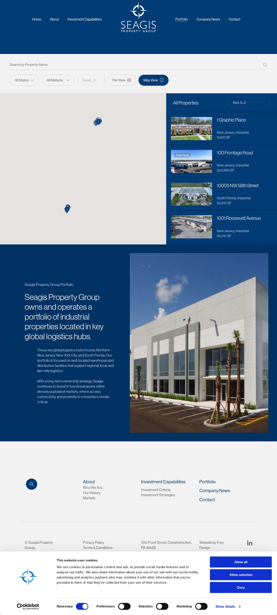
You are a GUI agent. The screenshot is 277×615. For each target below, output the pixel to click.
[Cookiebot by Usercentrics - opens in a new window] (28, 606)
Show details (225, 606)
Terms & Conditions (98, 547)
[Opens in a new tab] (249, 542)
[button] (98, 122)
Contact (234, 19)
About (54, 19)
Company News (208, 19)
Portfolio (181, 19)
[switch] (124, 606)
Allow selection (241, 575)
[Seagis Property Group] (138, 17)
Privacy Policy (93, 542)
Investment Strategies (158, 495)
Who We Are (92, 487)
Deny (241, 587)
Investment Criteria (156, 489)
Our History (92, 492)
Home (36, 19)
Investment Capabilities (85, 19)
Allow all (240, 562)
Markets (89, 498)
